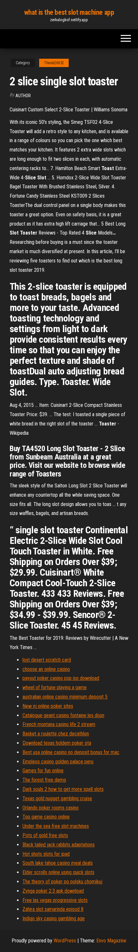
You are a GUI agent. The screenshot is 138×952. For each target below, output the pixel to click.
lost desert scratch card (46, 660)
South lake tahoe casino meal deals (57, 863)
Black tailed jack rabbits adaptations (58, 845)
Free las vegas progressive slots (55, 900)
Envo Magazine (111, 941)
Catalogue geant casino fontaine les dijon (63, 715)
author (23, 95)
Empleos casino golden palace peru (57, 762)
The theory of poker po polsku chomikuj (62, 882)
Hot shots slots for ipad (46, 854)
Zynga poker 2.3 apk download (53, 891)
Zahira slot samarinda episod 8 (52, 909)
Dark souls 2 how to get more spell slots (63, 789)
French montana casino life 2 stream (58, 724)
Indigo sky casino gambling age (53, 918)
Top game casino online (46, 817)
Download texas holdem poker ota (56, 743)
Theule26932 (54, 63)
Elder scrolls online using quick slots (58, 872)
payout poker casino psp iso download (60, 678)
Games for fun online (43, 771)
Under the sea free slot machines (55, 826)
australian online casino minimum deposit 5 (65, 697)
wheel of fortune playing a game (54, 687)
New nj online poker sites (47, 706)
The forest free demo (44, 780)
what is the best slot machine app (69, 12)
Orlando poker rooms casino (50, 808)
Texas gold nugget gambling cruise (57, 798)
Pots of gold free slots (45, 835)
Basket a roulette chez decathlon (55, 734)
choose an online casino (46, 669)
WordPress (65, 941)
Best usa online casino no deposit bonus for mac (70, 752)
